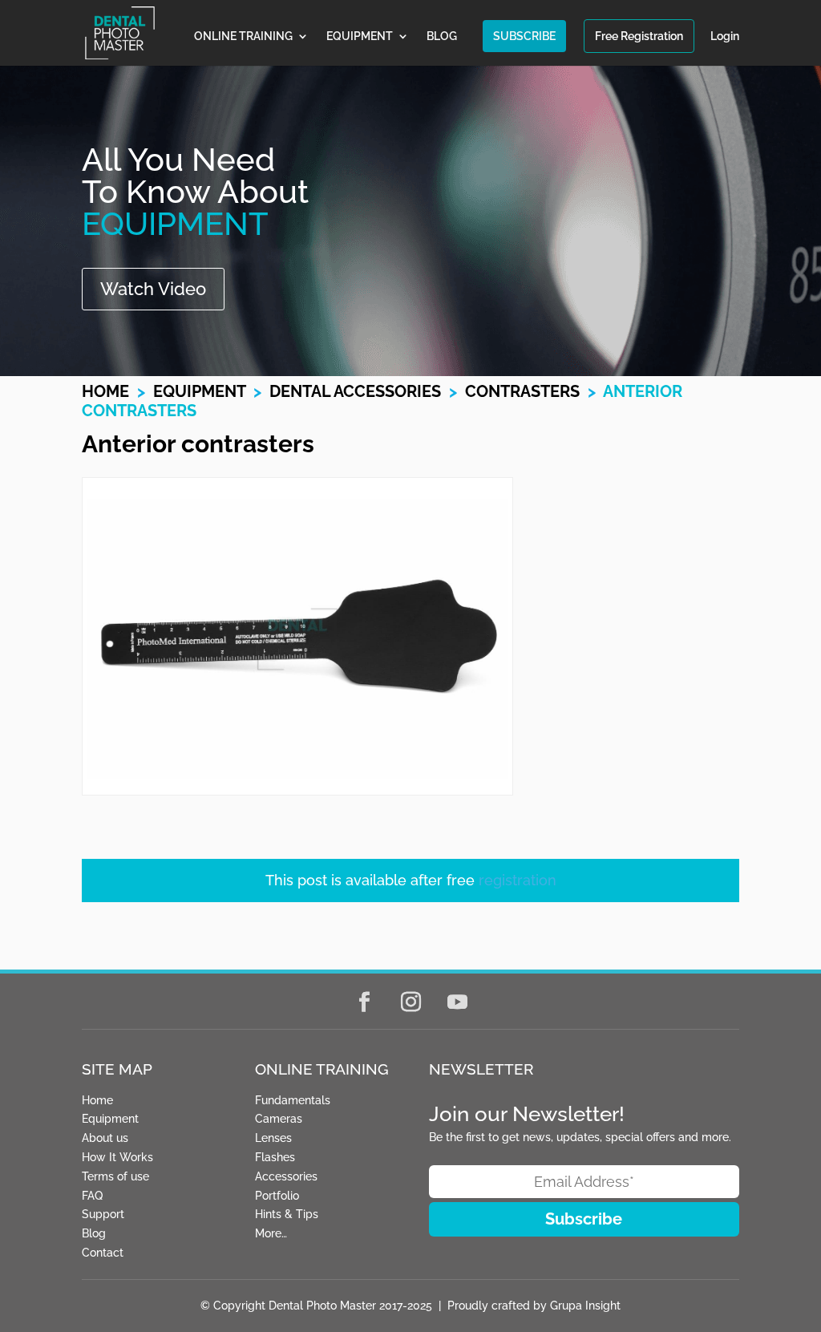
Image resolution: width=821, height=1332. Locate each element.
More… (271, 1233)
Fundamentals (292, 1100)
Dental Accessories (355, 391)
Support (103, 1214)
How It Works (117, 1157)
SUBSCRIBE (524, 36)
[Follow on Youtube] (457, 1002)
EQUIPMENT (359, 36)
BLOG (442, 36)
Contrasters (522, 391)
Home (105, 391)
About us (105, 1138)
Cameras (278, 1118)
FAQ (92, 1195)
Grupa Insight (585, 1305)
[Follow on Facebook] (364, 1002)
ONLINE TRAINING (243, 36)
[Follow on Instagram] (410, 1002)
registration (517, 880)
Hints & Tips (286, 1214)
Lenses (273, 1138)
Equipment (199, 391)
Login (724, 36)
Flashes (275, 1157)
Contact (102, 1252)
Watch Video (153, 288)
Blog (94, 1233)
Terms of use (115, 1176)
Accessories (286, 1176)
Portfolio (277, 1195)
